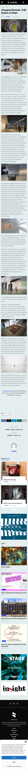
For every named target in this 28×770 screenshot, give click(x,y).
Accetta (14, 757)
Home (2, 7)
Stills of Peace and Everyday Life (13, 503)
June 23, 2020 (15, 16)
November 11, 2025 (6, 620)
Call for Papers (5, 567)
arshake (10, 413)
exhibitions (7, 7)
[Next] (15, 509)
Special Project (14, 734)
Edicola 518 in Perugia (10, 480)
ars (5, 413)
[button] (25, 741)
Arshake (8, 16)
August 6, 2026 (13, 505)
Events (5, 501)
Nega (14, 762)
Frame (14, 732)
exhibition (16, 413)
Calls (3, 563)
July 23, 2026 (4, 569)
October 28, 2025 (5, 648)
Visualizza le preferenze (14, 766)
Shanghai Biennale (6, 415)
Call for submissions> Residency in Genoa (14, 593)
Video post (14, 730)
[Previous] (13, 509)
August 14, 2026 (13, 481)
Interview (14, 736)
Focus (5, 477)
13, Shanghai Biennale (7, 391)
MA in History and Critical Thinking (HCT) (14, 618)
